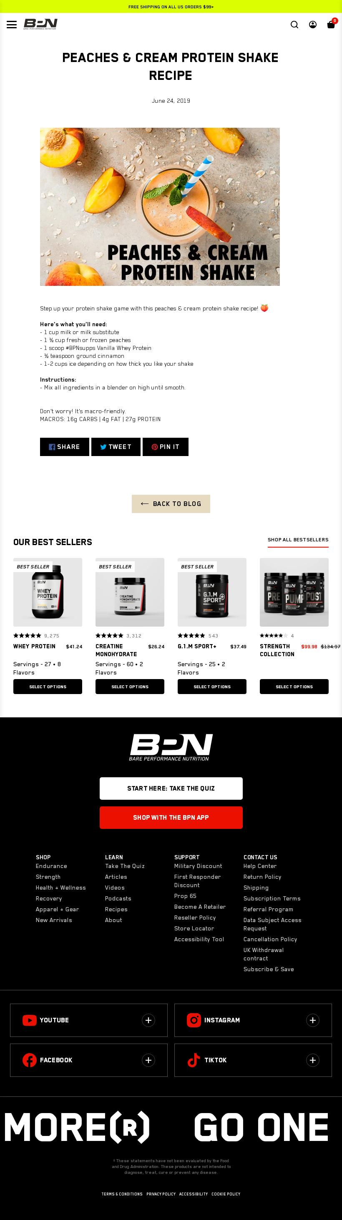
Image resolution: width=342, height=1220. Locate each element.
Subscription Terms (272, 898)
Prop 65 (185, 896)
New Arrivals (54, 920)
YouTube (54, 1020)
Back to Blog (177, 504)
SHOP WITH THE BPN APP (171, 817)
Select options (48, 686)
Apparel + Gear (57, 909)
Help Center (260, 866)
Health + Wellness (61, 887)
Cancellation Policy (270, 939)
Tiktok (215, 1060)
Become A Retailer (200, 906)
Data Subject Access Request (273, 924)
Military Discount (198, 866)
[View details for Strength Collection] (294, 594)
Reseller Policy (195, 917)
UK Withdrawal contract (264, 954)
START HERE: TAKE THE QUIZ (171, 788)
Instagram (222, 1020)
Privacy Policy (161, 1194)
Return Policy (263, 876)
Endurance (51, 866)
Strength (48, 876)
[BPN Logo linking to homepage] (40, 24)
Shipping (256, 887)
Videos (115, 887)
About (113, 920)
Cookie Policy (225, 1194)
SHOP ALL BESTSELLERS (298, 540)
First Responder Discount (197, 880)
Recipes (116, 909)
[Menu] (12, 24)
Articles (116, 876)
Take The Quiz (125, 866)
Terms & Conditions (122, 1194)
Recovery (49, 898)
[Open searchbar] (294, 24)
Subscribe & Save (269, 969)
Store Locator (194, 928)
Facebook (56, 1060)
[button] (22, 592)
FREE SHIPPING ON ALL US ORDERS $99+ (171, 6)
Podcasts (118, 898)
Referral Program (269, 909)
